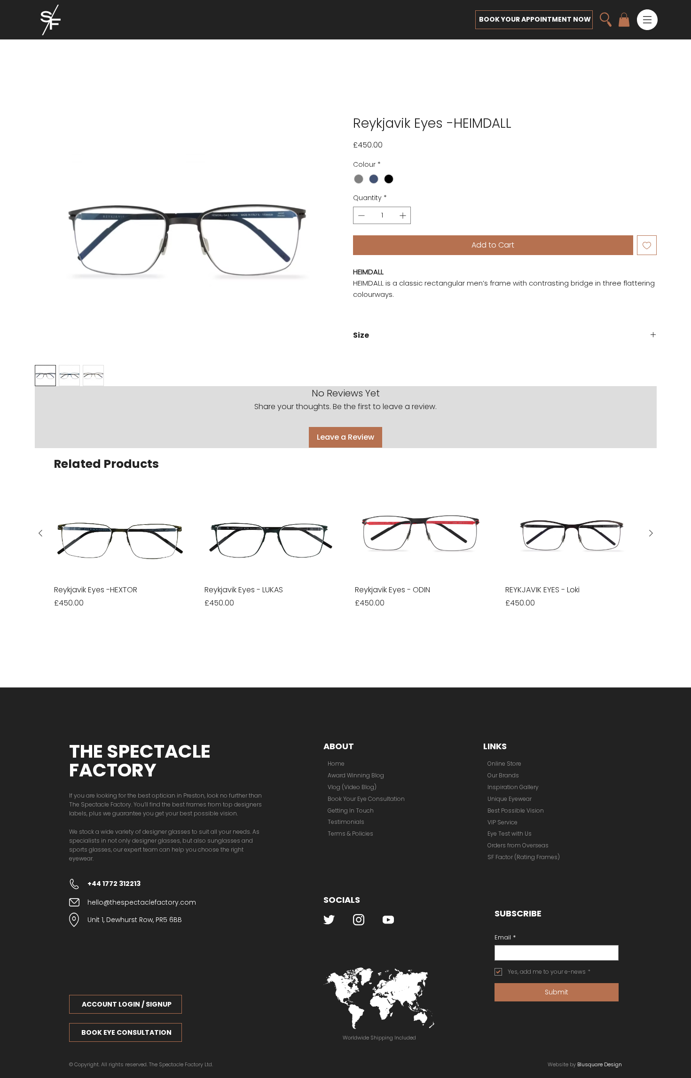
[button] (647, 19)
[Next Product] (651, 471)
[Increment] (403, 216)
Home (45, 99)
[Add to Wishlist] (647, 246)
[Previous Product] (40, 471)
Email (505, 876)
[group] (346, 487)
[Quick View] (120, 472)
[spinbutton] (382, 216)
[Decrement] (360, 216)
